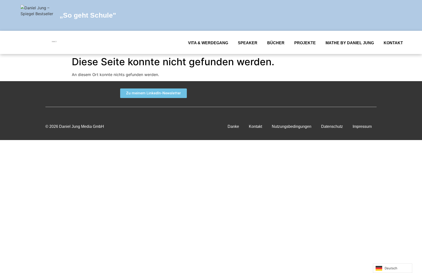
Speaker (247, 43)
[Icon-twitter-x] (357, 15)
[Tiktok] (401, 15)
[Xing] (350, 93)
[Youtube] (368, 15)
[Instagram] (390, 15)
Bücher (276, 43)
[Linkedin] (379, 15)
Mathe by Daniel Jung (350, 43)
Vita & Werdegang (208, 43)
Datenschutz (332, 126)
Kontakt (393, 43)
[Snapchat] (346, 15)
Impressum (362, 126)
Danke (233, 126)
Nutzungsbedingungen (291, 126)
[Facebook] (335, 15)
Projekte (305, 43)
